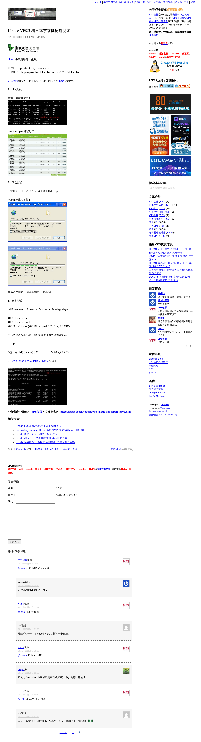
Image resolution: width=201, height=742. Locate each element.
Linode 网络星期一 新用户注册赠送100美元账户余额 (45, 442)
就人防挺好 (163, 300)
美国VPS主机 (103, 469)
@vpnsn (22, 568)
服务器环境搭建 (157, 232)
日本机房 (65, 448)
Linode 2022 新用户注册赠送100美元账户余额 (42, 438)
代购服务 (128, 2)
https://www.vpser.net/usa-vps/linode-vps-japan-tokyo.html (96, 411)
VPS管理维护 (156, 219)
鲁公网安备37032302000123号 (163, 415)
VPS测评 (153, 215)
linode (38, 448)
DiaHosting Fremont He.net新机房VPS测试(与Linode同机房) (50, 430)
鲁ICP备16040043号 (158, 411)
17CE (152, 369)
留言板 (178, 2)
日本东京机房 (51, 448)
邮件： (12, 494)
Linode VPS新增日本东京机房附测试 (39, 31)
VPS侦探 (32, 14)
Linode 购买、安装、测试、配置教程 (36, 434)
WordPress (165, 408)
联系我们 (153, 35)
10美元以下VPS (143, 2)
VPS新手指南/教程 (163, 2)
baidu (161, 318)
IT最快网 (153, 365)
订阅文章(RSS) (157, 385)
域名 (151, 229)
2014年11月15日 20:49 (28, 585)
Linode (11, 59)
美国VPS (21, 448)
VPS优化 (153, 201)
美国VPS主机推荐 (112, 2)
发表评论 (115, 449)
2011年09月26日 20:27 (28, 651)
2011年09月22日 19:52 (28, 695)
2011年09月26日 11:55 (28, 673)
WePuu (161, 293)
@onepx (22, 655)
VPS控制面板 (156, 211)
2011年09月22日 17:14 (28, 716)
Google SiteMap (157, 392)
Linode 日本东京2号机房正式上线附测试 (38, 425)
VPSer (21, 603)
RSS (162, 201)
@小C (21, 699)
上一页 (63, 732)
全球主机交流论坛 (158, 362)
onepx (21, 669)
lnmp (61, 80)
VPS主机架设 (180, 18)
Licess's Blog (156, 358)
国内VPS (153, 225)
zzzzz (161, 328)
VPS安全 (153, 208)
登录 (192, 2)
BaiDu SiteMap (157, 396)
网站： (12, 501)
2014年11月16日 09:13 (28, 564)
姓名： (12, 488)
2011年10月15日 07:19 (28, 607)
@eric (21, 611)
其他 (151, 222)
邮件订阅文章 (156, 389)
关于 (186, 2)
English (98, 2)
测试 (74, 448)
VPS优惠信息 (161, 21)
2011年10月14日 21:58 (28, 629)
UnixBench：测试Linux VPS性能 (30, 360)
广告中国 (153, 372)
